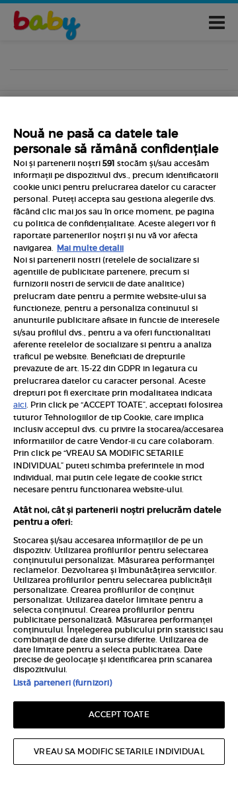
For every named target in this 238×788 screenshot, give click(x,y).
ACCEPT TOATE (119, 714)
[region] (119, 442)
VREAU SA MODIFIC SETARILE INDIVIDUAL (119, 751)
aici (19, 405)
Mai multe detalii (90, 248)
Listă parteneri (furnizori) (62, 682)
